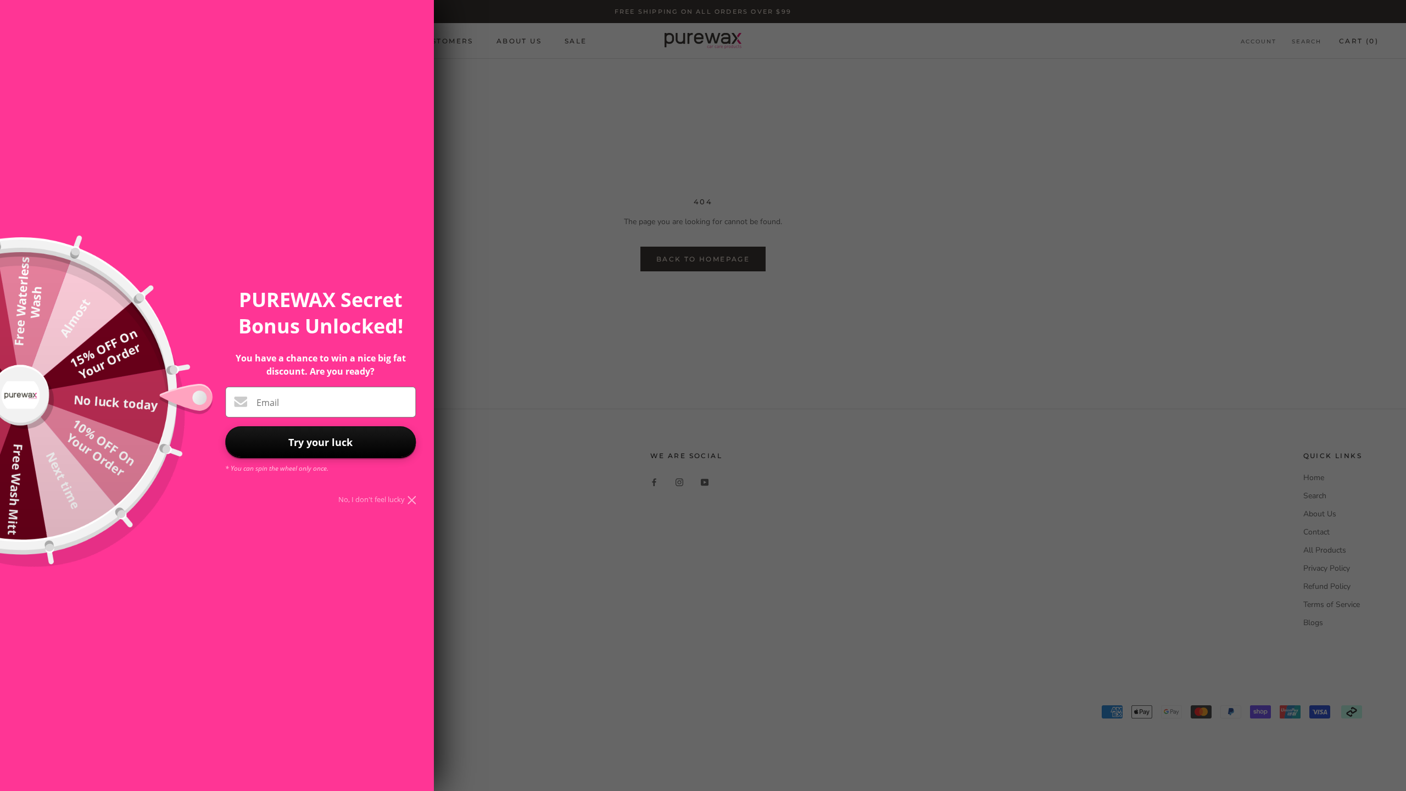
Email (267, 402)
